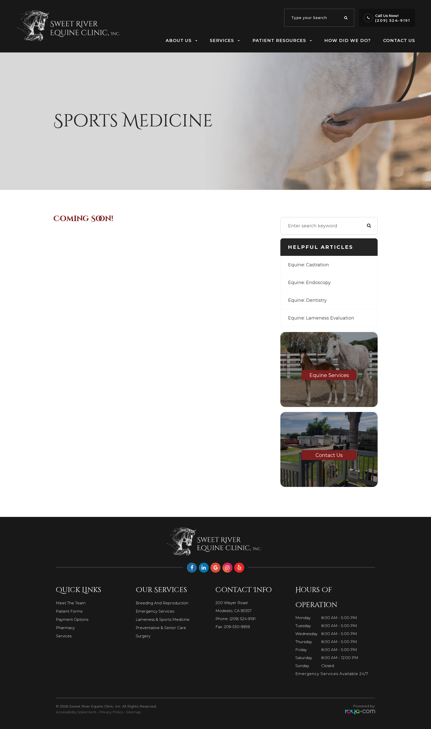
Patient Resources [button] (279, 40)
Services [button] (222, 40)
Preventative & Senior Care (161, 627)
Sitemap (133, 712)
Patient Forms (69, 611)
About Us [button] (179, 40)
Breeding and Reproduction (162, 603)
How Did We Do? (347, 40)
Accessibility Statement (76, 712)
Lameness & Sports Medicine (163, 619)
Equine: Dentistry (307, 300)
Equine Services (329, 375)
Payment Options (72, 619)
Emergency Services (155, 611)
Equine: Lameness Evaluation (321, 318)
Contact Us (399, 40)
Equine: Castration (308, 265)
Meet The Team (71, 603)
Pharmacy (65, 627)
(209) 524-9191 (392, 20)
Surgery (143, 636)
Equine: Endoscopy (309, 282)
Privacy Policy (111, 712)
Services (64, 636)
